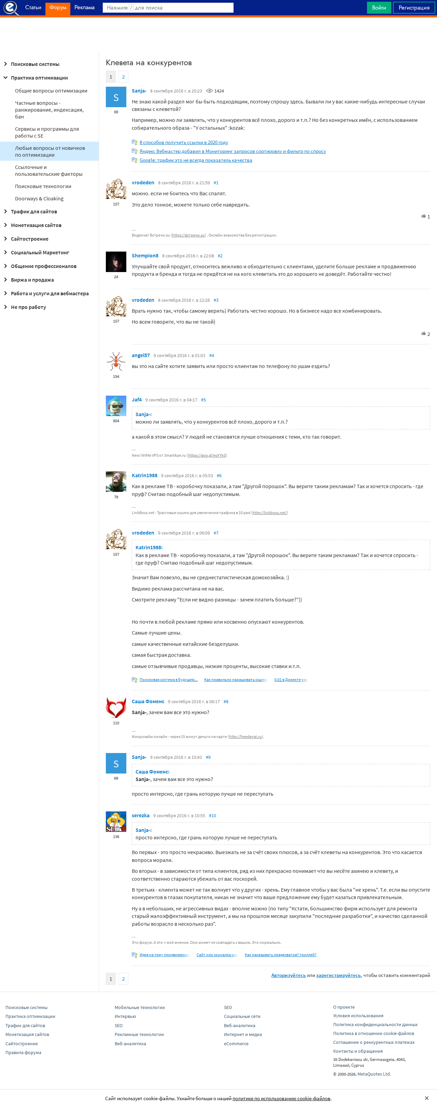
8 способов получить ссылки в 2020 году (184, 142)
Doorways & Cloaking (39, 198)
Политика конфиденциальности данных (375, 1024)
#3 (216, 300)
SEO (119, 1025)
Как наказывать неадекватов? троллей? (280, 954)
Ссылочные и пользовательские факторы (49, 170)
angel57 (141, 355)
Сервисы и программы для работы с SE (47, 132)
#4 (211, 355)
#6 (219, 475)
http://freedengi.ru (245, 736)
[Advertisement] (218, 34)
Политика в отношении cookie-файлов (373, 1033)
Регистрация (414, 7)
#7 (216, 533)
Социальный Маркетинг (40, 252)
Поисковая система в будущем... (169, 679)
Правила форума (23, 1052)
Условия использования (358, 1015)
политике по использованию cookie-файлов (281, 1098)
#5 (203, 400)
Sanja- (139, 90)
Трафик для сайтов (34, 211)
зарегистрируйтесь (338, 975)
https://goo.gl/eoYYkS (207, 455)
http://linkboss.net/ (270, 512)
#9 (208, 757)
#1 (216, 183)
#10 (212, 815)
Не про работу (28, 306)
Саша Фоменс (148, 701)
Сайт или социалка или (217, 954)
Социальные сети (242, 1016)
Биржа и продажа (32, 279)
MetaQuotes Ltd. (374, 1074)
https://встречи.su (188, 235)
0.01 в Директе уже (291, 679)
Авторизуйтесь (288, 975)
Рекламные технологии (139, 1034)
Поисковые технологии (43, 186)
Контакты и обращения (358, 1051)
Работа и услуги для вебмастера (50, 293)
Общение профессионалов (43, 265)
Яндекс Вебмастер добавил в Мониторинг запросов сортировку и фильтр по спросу (233, 151)
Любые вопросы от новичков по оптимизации (50, 151)
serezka (141, 815)
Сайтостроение (29, 238)
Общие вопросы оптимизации (51, 90)
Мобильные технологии (140, 1007)
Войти (379, 7)
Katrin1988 (144, 475)
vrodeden (143, 182)
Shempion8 (145, 255)
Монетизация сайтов (36, 225)
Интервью (125, 1016)
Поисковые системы (35, 63)
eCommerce (236, 1043)
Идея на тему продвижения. (165, 954)
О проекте (344, 1007)
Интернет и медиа (243, 1034)
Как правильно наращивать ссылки (236, 679)
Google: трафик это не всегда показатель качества (196, 160)
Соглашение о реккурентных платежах (373, 1042)
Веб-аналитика (130, 1043)
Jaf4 (137, 399)
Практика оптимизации (39, 77)
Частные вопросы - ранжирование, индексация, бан (49, 109)
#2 (220, 256)
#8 (226, 701)
